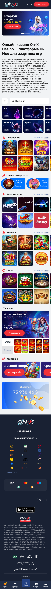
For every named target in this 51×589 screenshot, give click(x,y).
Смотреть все (40, 138)
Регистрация (41, 4)
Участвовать (14, 333)
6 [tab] (29, 33)
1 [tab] (22, 33)
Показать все (11, 472)
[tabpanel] (25, 23)
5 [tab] (28, 33)
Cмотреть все (40, 194)
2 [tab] (25, 33)
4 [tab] (27, 33)
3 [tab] (26, 33)
